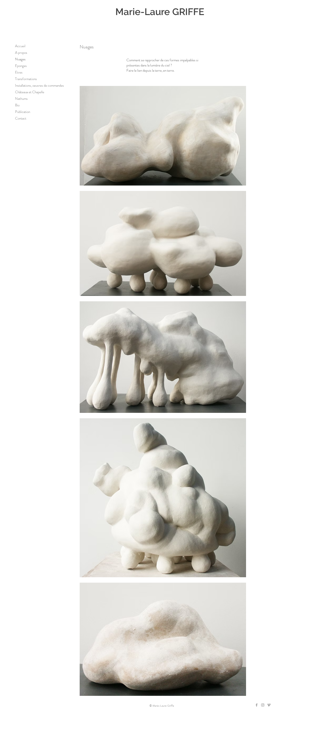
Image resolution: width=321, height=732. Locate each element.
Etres (19, 72)
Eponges (21, 65)
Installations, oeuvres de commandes (39, 85)
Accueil (20, 46)
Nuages (20, 59)
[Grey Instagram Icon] (263, 705)
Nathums (21, 98)
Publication (22, 111)
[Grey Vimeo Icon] (269, 705)
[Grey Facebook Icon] (256, 705)
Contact (20, 118)
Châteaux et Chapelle (29, 92)
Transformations (26, 78)
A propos (21, 52)
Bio (17, 105)
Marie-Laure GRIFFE (159, 11)
